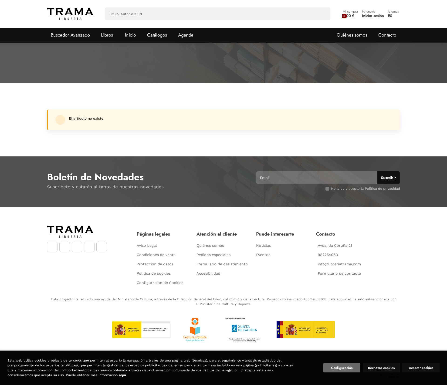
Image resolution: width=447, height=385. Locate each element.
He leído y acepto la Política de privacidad (365, 188)
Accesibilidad (208, 273)
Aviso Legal (147, 245)
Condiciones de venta (156, 255)
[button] (350, 14)
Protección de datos (155, 264)
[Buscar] (322, 13)
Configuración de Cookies (160, 282)
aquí (122, 375)
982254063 (328, 255)
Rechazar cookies (381, 367)
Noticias (263, 245)
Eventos (263, 255)
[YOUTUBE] (77, 247)
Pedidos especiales (213, 255)
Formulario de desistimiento (222, 264)
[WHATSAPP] (89, 247)
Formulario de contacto (339, 273)
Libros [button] (107, 35)
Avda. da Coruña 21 (335, 245)
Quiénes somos (352, 35)
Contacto (387, 35)
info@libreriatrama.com (339, 264)
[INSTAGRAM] (64, 247)
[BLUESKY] (101, 247)
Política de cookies (154, 273)
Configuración (342, 367)
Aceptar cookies (421, 367)
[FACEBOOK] (52, 247)
